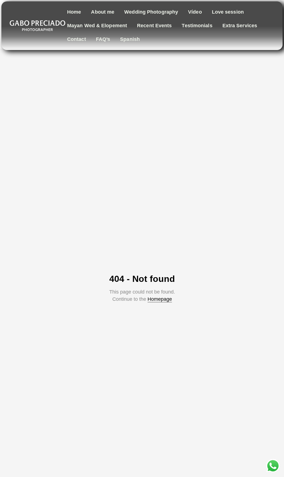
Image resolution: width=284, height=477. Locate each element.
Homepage (160, 299)
